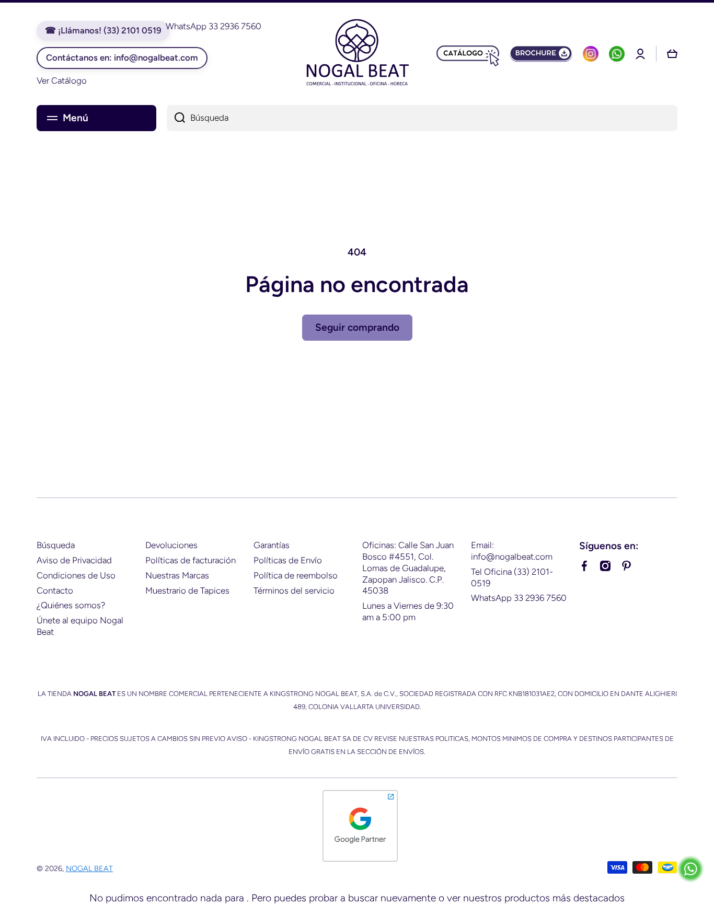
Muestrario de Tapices (187, 590)
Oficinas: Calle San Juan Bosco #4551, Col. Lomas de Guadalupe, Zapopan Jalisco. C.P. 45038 (408, 568)
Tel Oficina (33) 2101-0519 (512, 577)
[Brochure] (541, 53)
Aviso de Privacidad (74, 560)
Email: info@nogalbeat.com (511, 551)
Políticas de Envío (288, 560)
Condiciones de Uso (76, 575)
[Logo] (357, 54)
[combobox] (422, 118)
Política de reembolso (296, 575)
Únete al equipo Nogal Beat (80, 626)
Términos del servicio (294, 590)
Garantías (272, 545)
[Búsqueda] (176, 118)
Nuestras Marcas (177, 575)
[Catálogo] (467, 53)
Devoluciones (171, 545)
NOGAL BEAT (89, 868)
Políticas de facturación (190, 560)
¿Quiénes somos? (71, 605)
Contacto (55, 590)
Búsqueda (56, 545)
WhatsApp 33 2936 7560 (519, 598)
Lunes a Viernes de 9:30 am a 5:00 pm (408, 611)
